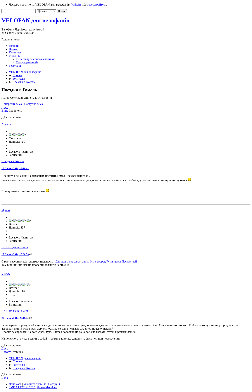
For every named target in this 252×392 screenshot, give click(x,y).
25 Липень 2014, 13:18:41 (15, 168)
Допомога (15, 384)
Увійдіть (76, 4)
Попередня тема (11, 103)
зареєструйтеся (96, 4)
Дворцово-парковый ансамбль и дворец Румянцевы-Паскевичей (96, 261)
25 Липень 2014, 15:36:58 (15, 254)
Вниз (4, 110)
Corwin (6, 124)
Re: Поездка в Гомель (14, 247)
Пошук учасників (27, 62)
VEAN (5, 274)
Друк (4, 107)
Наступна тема (33, 103)
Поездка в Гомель (12, 161)
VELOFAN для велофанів (35, 20)
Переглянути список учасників (35, 59)
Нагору (6, 351)
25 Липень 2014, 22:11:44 (15, 318)
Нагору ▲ (54, 384)
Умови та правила (34, 384)
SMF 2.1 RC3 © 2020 (22, 387)
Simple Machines (47, 387)
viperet (5, 210)
